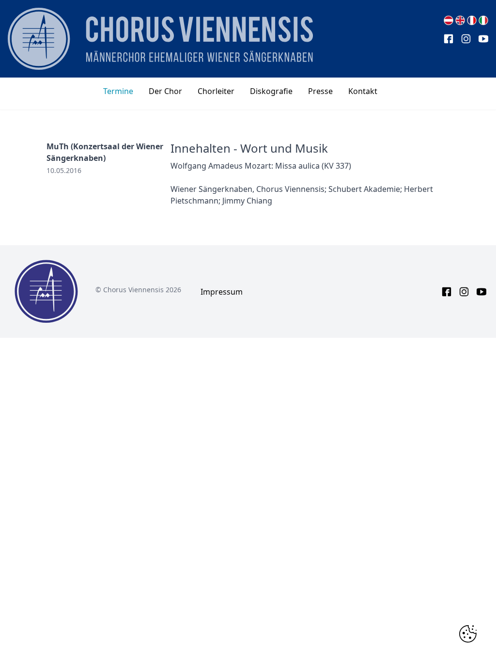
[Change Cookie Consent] (468, 634)
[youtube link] (483, 39)
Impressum (222, 291)
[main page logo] (160, 39)
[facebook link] (448, 39)
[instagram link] (466, 39)
